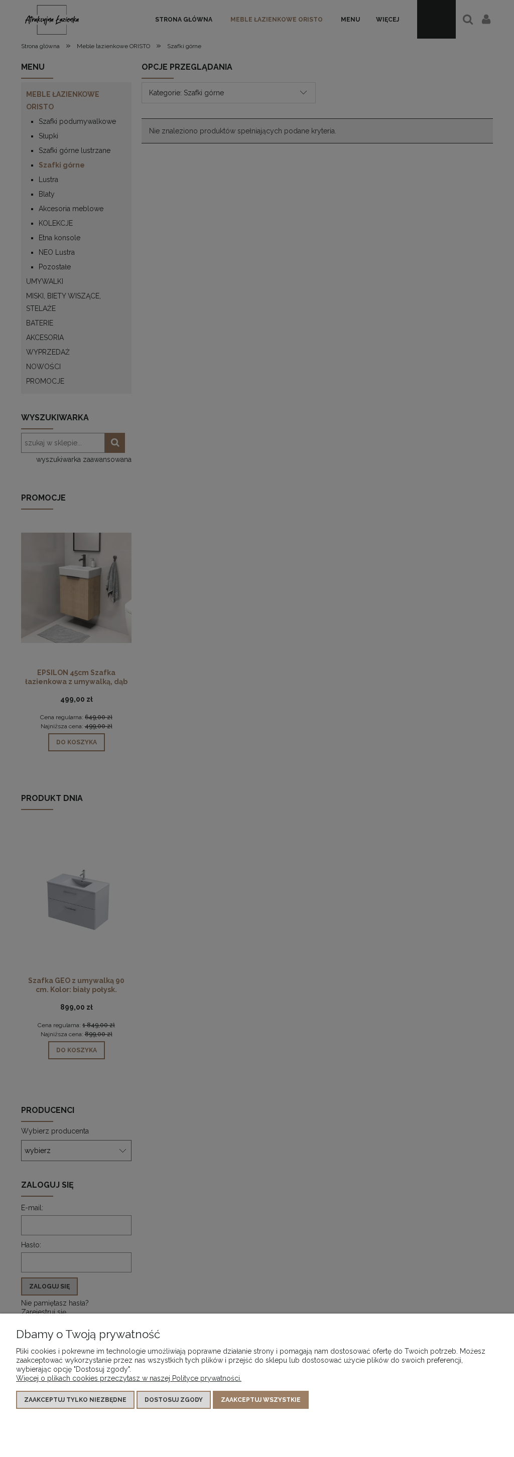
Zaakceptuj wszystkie (261, 1399)
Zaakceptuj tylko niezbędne (75, 1399)
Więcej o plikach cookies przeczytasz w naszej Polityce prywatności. (128, 1378)
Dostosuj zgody (174, 1399)
